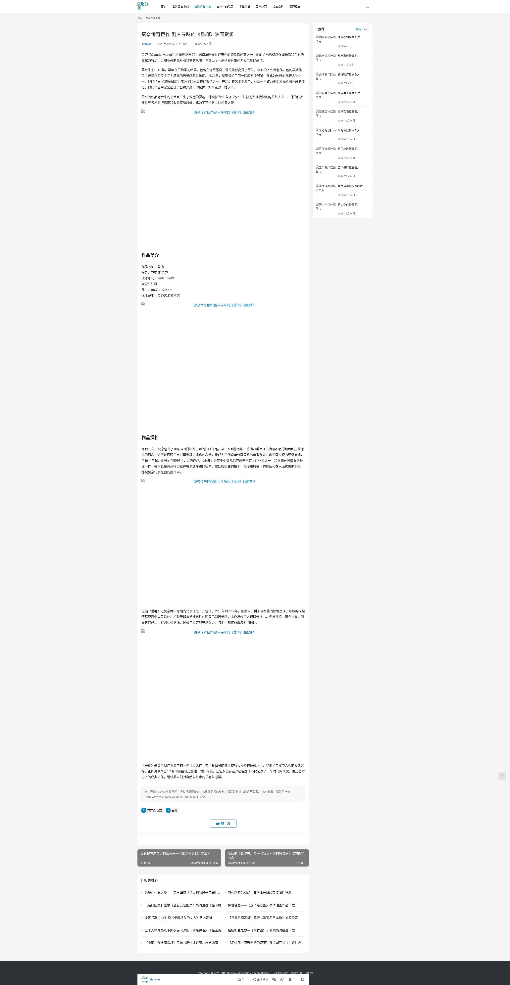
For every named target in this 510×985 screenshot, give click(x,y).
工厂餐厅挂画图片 (349, 167)
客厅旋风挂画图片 (349, 148)
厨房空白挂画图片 (349, 204)
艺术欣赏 (261, 6)
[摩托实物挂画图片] (326, 116)
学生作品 (244, 6)
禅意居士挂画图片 (349, 93)
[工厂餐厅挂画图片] (326, 171)
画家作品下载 (202, 6)
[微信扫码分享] (274, 979)
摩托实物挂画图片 (349, 111)
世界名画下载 (180, 6)
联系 (311, 973)
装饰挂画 (294, 6)
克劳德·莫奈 (154, 810)
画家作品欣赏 (225, 6)
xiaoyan (146, 43)
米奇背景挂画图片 (349, 130)
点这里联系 (251, 791)
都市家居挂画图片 (349, 55)
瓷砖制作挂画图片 (349, 74)
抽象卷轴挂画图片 (349, 37)
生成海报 (262, 979)
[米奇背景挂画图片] (326, 134)
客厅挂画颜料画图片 (350, 186)
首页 (164, 6)
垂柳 (174, 810)
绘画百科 (278, 6)
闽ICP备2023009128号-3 (289, 973)
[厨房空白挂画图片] (326, 209)
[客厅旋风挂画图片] (326, 153)
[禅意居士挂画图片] (326, 97)
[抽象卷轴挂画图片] (326, 41)
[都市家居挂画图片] (326, 60)
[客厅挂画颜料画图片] (326, 190)
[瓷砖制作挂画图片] (326, 78)
